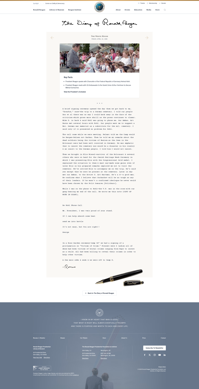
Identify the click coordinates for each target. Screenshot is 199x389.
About (118, 10)
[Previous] (41, 3)
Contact (163, 338)
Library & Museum (56, 10)
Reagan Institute (74, 10)
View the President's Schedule (75, 92)
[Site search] (165, 10)
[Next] (43, 3)
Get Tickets (83, 338)
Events (127, 10)
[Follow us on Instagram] (154, 355)
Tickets (142, 3)
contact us (76, 375)
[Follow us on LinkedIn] (164, 355)
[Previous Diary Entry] (52, 37)
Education (138, 10)
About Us (124, 338)
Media (148, 10)
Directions (47, 357)
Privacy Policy (162, 366)
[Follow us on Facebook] (144, 355)
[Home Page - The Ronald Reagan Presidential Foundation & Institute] (99, 7)
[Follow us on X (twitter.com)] (149, 355)
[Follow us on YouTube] (159, 355)
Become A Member (39, 338)
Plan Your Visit (37, 357)
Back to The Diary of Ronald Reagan (101, 293)
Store (157, 10)
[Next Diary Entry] (146, 37)
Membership (153, 3)
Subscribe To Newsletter (154, 348)
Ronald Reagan (39, 10)
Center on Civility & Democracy (54, 3)
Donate (163, 3)
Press (144, 338)
